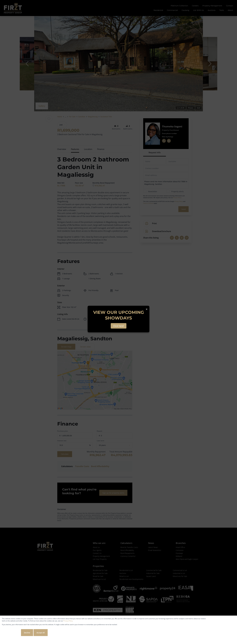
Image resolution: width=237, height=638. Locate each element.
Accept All (41, 632)
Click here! (118, 325)
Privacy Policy (68, 621)
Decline (27, 632)
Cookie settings (11, 632)
